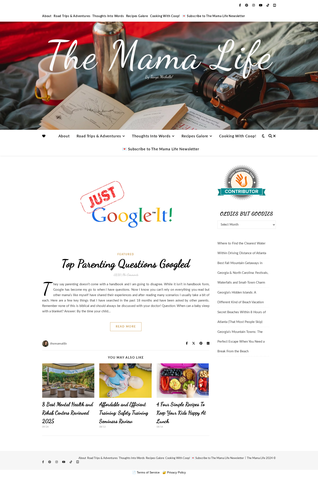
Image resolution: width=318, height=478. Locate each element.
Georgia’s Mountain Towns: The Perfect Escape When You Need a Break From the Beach (241, 341)
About (46, 16)
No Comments (130, 275)
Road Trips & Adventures (72, 16)
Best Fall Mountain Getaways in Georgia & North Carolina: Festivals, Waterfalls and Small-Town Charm (242, 272)
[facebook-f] (240, 5)
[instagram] (254, 5)
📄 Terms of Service (146, 472)
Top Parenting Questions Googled (126, 263)
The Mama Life (159, 55)
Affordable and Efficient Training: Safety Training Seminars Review (123, 412)
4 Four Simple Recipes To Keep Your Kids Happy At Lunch (181, 412)
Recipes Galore (137, 16)
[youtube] (261, 5)
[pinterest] (247, 5)
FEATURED (125, 254)
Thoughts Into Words (108, 16)
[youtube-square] (274, 5)
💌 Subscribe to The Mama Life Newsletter (213, 16)
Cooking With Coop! (165, 16)
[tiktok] (268, 5)
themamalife (58, 343)
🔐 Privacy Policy (174, 472)
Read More (126, 326)
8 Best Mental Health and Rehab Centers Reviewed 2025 (67, 412)
